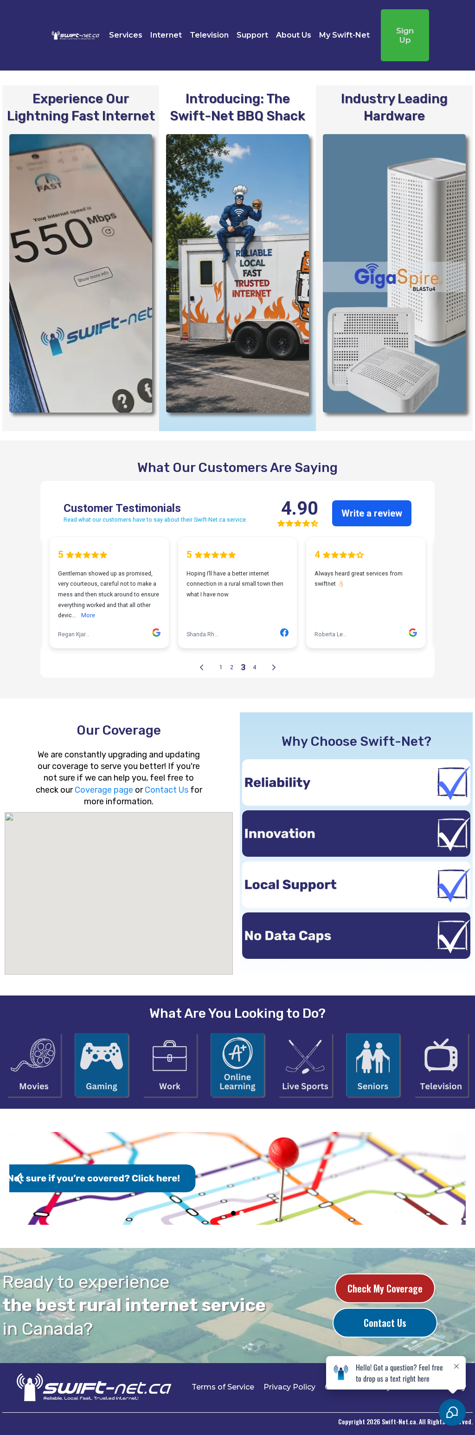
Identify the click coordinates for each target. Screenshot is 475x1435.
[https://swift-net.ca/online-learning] (237, 1065)
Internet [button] (166, 35)
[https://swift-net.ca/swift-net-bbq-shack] (237, 273)
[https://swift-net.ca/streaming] (34, 1065)
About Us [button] (293, 35)
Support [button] (252, 35)
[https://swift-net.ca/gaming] (101, 1065)
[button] (356, 782)
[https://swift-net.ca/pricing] (80, 273)
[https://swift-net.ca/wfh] (170, 1065)
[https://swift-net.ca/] (75, 35)
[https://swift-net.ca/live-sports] (305, 1065)
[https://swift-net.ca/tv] (441, 1065)
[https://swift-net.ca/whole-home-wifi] (394, 273)
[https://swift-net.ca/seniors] (373, 1065)
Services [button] (125, 35)
